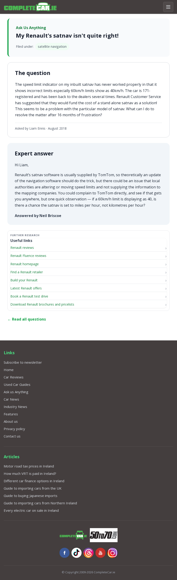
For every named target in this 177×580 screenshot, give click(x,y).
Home (9, 369)
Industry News (15, 406)
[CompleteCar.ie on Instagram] (112, 553)
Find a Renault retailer (26, 272)
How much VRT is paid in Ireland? (30, 473)
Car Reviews (14, 377)
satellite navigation (52, 46)
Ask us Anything (16, 392)
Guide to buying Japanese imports (30, 495)
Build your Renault (24, 280)
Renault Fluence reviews (28, 255)
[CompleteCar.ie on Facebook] (64, 553)
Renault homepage (24, 264)
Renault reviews (22, 247)
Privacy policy (14, 428)
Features (11, 414)
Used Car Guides (17, 384)
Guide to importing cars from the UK (33, 488)
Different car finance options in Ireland (34, 481)
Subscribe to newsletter (23, 362)
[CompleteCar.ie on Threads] (88, 553)
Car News (11, 399)
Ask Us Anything (31, 27)
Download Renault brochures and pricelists (42, 304)
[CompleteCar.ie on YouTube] (100, 553)
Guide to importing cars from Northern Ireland (40, 503)
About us (11, 421)
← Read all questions (26, 319)
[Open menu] (168, 7)
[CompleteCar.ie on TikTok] (76, 553)
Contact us (12, 436)
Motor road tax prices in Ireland (29, 466)
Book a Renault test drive (29, 296)
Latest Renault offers (26, 288)
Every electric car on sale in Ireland (31, 510)
